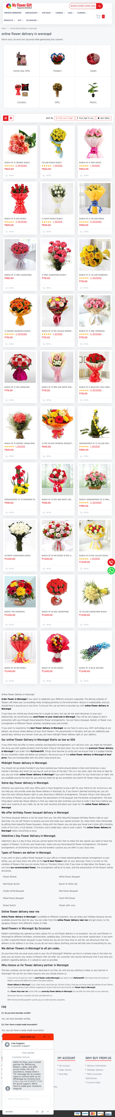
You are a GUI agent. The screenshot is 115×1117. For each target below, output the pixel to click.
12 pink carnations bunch (54, 275)
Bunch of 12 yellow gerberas (93, 275)
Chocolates (39, 827)
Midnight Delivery (95, 1070)
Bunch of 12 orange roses (17, 162)
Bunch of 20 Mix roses (52, 668)
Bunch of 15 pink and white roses (57, 387)
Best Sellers (105, 118)
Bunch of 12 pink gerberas (92, 331)
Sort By (49, 118)
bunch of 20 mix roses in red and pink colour (57, 555)
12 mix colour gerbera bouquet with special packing (57, 443)
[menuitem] (13, 13)
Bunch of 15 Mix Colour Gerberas (57, 331)
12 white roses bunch (52, 218)
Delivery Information (96, 1065)
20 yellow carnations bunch (93, 611)
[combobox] (86, 6)
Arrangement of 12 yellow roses (95, 443)
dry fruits (14, 827)
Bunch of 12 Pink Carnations (18, 275)
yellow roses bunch (52, 162)
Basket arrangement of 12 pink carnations (95, 499)
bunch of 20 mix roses (15, 668)
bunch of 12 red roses (15, 218)
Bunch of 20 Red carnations (55, 611)
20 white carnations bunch (17, 555)
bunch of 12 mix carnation (16, 387)
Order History (65, 1070)
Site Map (63, 1074)
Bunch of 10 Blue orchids (91, 668)
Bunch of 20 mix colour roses (93, 555)
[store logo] (19, 6)
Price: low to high (65, 118)
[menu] (47, 16)
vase (109, 720)
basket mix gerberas (14, 611)
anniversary (102, 788)
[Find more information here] (28, 1074)
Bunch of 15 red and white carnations (57, 499)
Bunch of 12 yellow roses (91, 218)
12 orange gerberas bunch (17, 331)
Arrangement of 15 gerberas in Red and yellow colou (20, 499)
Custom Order (93, 1082)
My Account (64, 1065)
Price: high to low (86, 118)
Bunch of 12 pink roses (90, 162)
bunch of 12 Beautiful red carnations (95, 387)
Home (3, 28)
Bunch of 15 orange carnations (19, 443)
